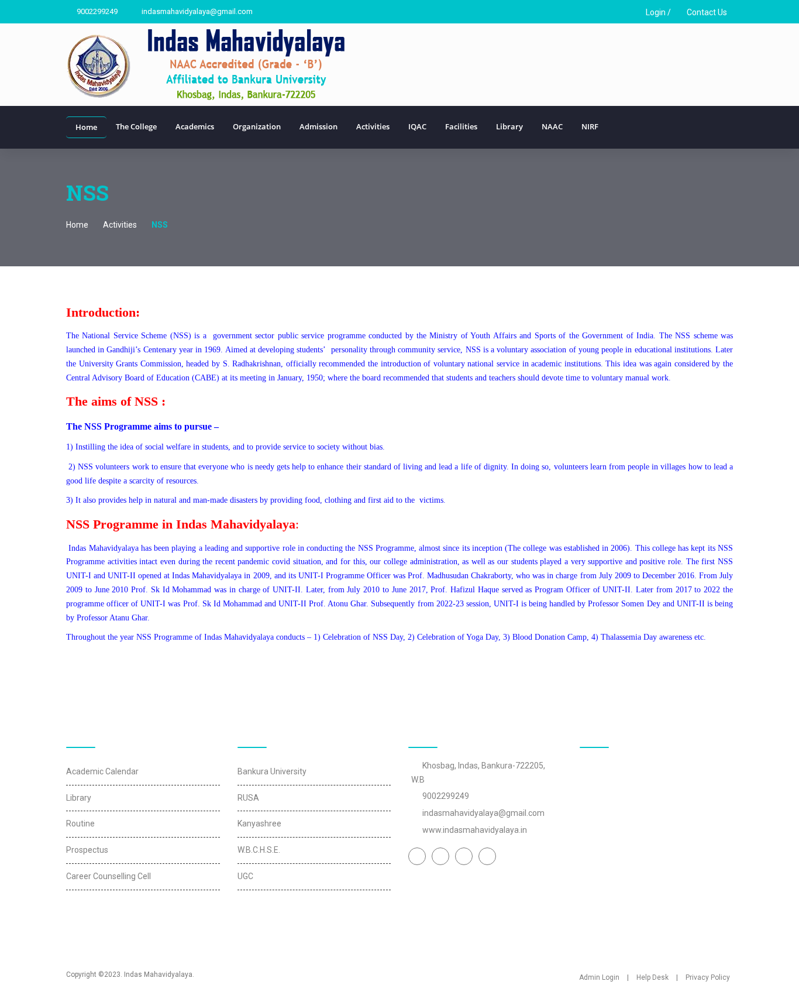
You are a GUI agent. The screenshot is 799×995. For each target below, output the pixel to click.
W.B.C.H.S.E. (258, 850)
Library (509, 126)
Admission (318, 126)
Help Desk (652, 977)
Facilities (461, 126)
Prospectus (87, 850)
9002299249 (96, 11)
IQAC (417, 126)
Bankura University (271, 771)
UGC (245, 876)
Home (86, 127)
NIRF (589, 126)
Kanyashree (259, 823)
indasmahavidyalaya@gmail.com (196, 11)
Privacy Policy (708, 977)
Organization (257, 126)
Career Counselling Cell (108, 876)
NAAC (552, 126)
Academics (194, 126)
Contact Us (706, 12)
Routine (80, 823)
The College (136, 126)
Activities (373, 126)
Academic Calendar (102, 771)
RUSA (248, 797)
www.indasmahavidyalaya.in (474, 830)
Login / (657, 12)
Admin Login (599, 977)
